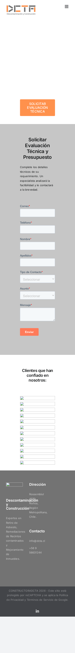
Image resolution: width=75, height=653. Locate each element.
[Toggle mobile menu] (67, 6)
